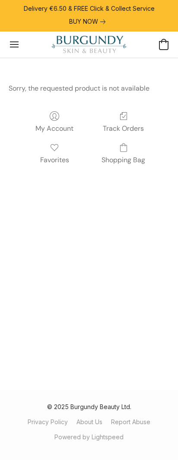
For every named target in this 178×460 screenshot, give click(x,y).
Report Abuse (130, 421)
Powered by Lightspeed (89, 437)
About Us (89, 421)
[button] (88, 44)
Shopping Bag (123, 159)
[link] (89, 21)
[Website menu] (14, 44)
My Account (54, 128)
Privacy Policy (48, 421)
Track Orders (123, 128)
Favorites (54, 159)
